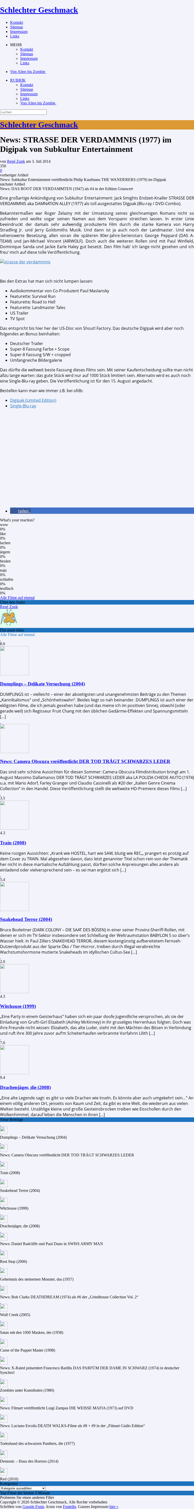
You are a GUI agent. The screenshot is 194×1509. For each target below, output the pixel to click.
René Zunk (16, 161)
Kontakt (16, 22)
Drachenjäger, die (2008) (25, 1087)
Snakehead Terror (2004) (26, 919)
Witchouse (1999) (18, 1006)
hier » (113, 1506)
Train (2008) (13, 842)
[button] (20, 511)
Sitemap (16, 27)
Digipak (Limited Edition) (33, 400)
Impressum (19, 31)
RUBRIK (18, 80)
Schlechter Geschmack (39, 9)
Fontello (69, 1506)
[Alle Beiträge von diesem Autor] (9, 625)
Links (14, 36)
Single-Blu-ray (23, 406)
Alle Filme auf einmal (17, 597)
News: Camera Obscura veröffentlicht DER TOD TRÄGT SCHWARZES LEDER (85, 761)
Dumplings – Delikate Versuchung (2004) (42, 683)
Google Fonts (33, 1506)
